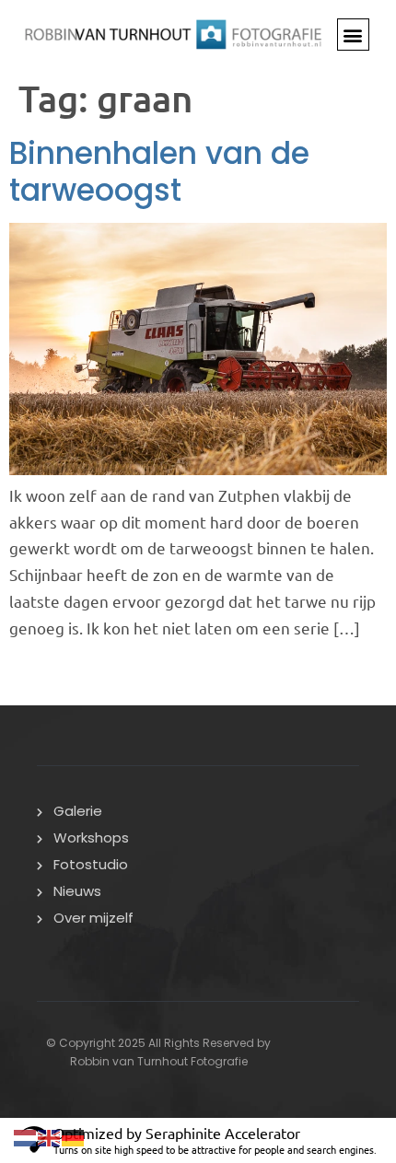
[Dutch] (26, 1135)
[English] (50, 1135)
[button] (353, 34)
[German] (74, 1135)
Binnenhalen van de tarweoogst (159, 172)
